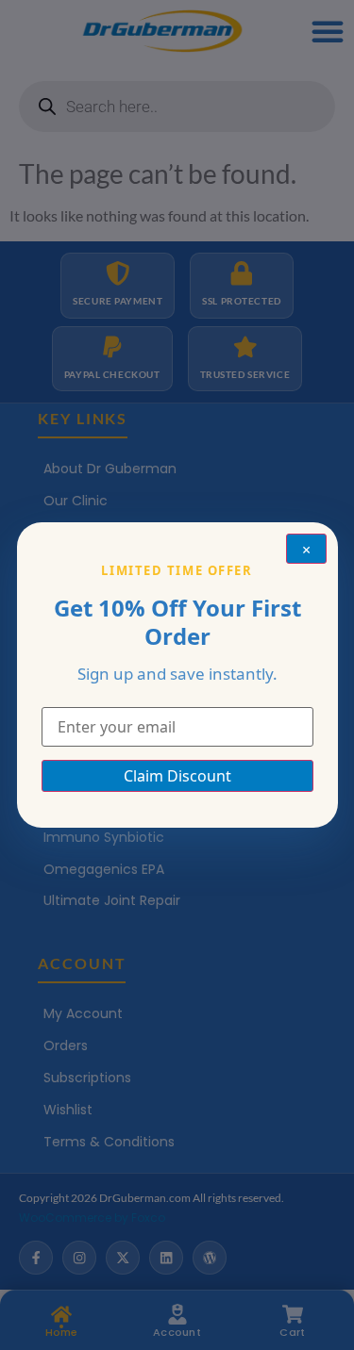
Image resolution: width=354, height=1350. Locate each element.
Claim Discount (177, 776)
